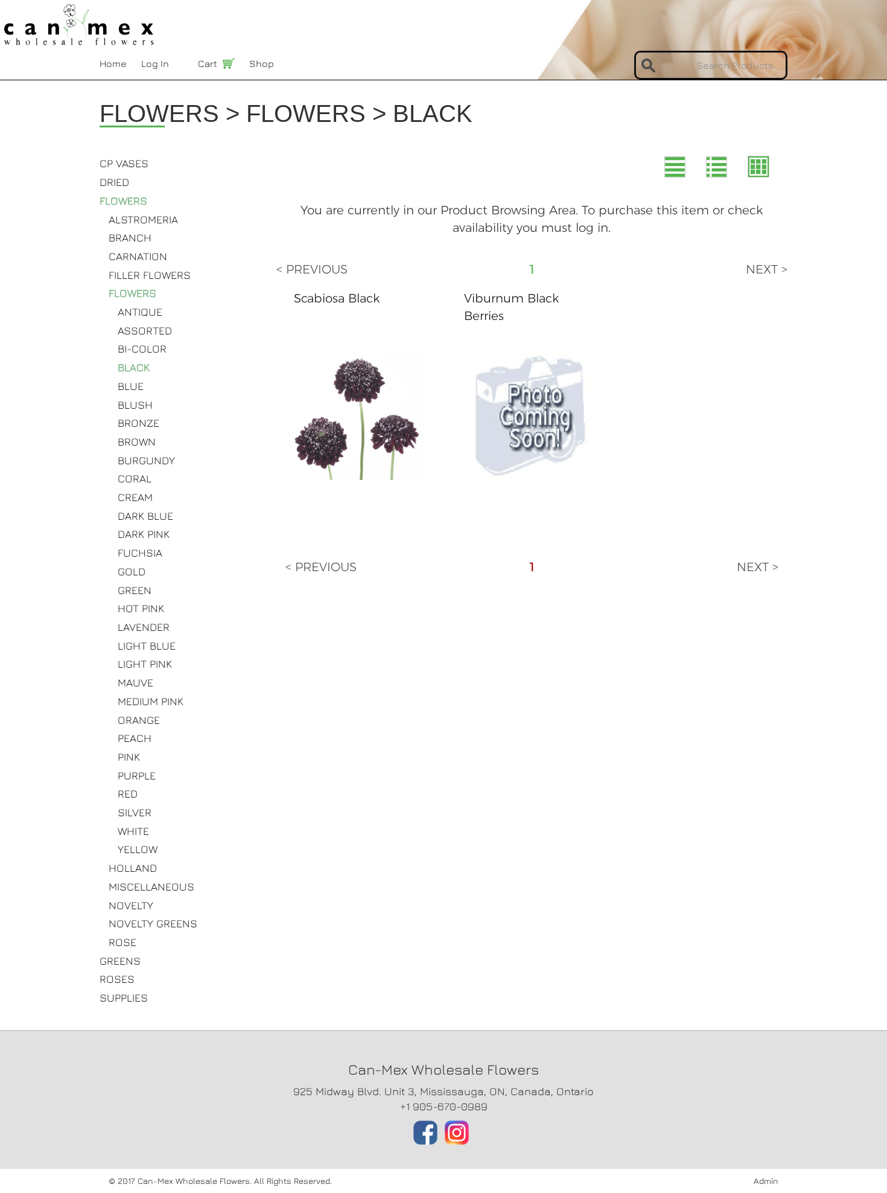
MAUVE (135, 682)
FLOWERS (123, 200)
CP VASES (124, 163)
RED (128, 793)
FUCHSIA (140, 552)
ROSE (122, 942)
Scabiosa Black (337, 298)
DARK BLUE (145, 516)
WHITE (133, 831)
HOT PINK (141, 608)
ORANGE (139, 720)
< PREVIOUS (312, 269)
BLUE (131, 386)
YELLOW (137, 849)
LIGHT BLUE (147, 645)
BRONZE (138, 423)
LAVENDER (144, 627)
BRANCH (130, 237)
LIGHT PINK (145, 663)
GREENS (120, 961)
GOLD (131, 571)
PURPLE (137, 775)
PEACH (134, 738)
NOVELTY (131, 905)
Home (113, 63)
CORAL (134, 478)
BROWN (137, 441)
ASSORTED (145, 330)
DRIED (114, 182)
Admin (766, 1180)
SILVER (134, 812)
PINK (129, 756)
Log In (155, 63)
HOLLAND (133, 868)
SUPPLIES (124, 997)
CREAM (135, 497)
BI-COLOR (142, 348)
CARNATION (138, 256)
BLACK (134, 367)
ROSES (117, 979)
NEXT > (766, 269)
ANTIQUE (140, 311)
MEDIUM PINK (150, 701)
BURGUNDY (146, 460)
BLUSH (135, 404)
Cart (207, 63)
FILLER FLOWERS (150, 275)
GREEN (134, 590)
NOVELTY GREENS (153, 923)
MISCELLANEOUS (151, 886)
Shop (261, 63)
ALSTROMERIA (143, 219)
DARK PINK (144, 534)
